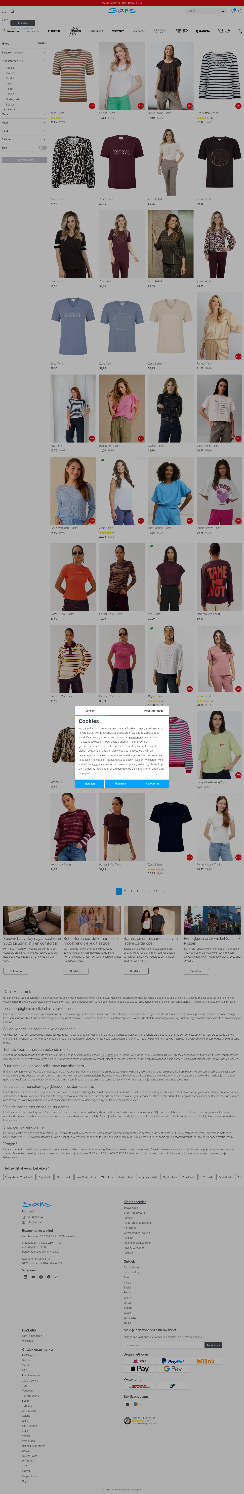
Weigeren (120, 783)
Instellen (89, 783)
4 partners (135, 737)
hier (95, 764)
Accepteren (153, 783)
